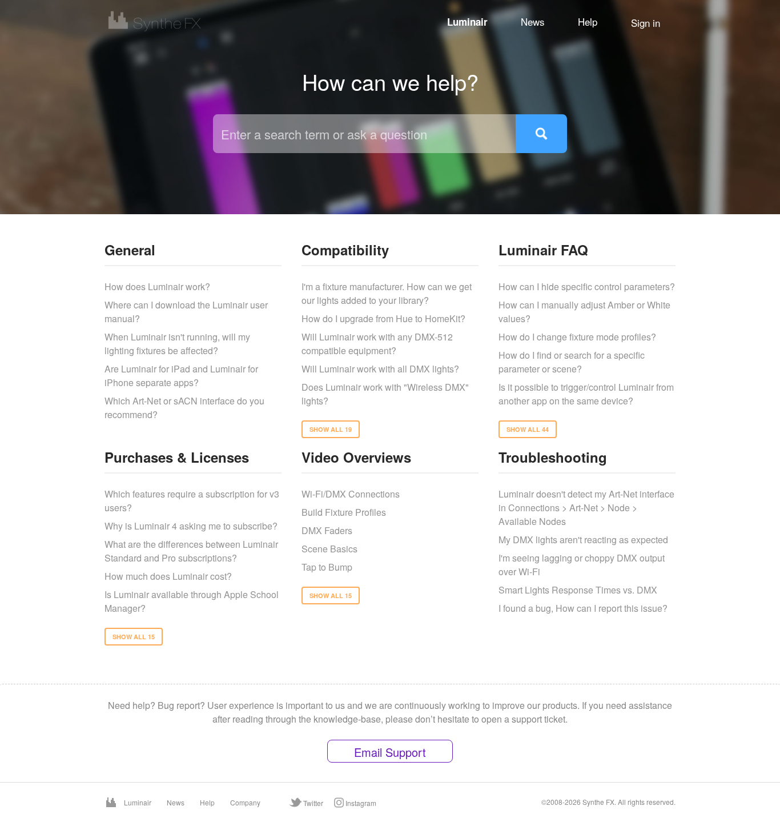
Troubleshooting (552, 457)
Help (587, 21)
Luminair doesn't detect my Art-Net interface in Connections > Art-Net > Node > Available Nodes (586, 507)
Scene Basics (329, 548)
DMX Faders (326, 530)
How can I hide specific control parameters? (586, 286)
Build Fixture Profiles (343, 512)
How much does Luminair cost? (168, 576)
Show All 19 (330, 429)
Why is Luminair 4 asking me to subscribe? (191, 525)
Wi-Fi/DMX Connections (350, 493)
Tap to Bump (326, 567)
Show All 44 (527, 429)
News (533, 21)
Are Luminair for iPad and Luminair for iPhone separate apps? (181, 375)
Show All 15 (133, 636)
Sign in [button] (645, 22)
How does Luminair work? (157, 286)
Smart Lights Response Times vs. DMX (577, 589)
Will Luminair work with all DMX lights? (380, 368)
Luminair (467, 22)
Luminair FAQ (543, 249)
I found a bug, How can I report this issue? (583, 608)
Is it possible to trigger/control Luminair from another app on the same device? (586, 393)
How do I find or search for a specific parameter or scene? (571, 361)
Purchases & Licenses (176, 457)
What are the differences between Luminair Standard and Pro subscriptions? (191, 551)
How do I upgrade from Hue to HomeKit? (383, 318)
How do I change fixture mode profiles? (577, 336)
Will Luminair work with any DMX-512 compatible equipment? (377, 343)
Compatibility (345, 249)
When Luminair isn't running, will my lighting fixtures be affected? (177, 343)
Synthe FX (598, 802)
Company (245, 802)
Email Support (390, 752)
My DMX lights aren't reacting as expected (583, 539)
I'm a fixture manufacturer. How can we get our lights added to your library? (386, 293)
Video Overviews (356, 457)
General (129, 249)
